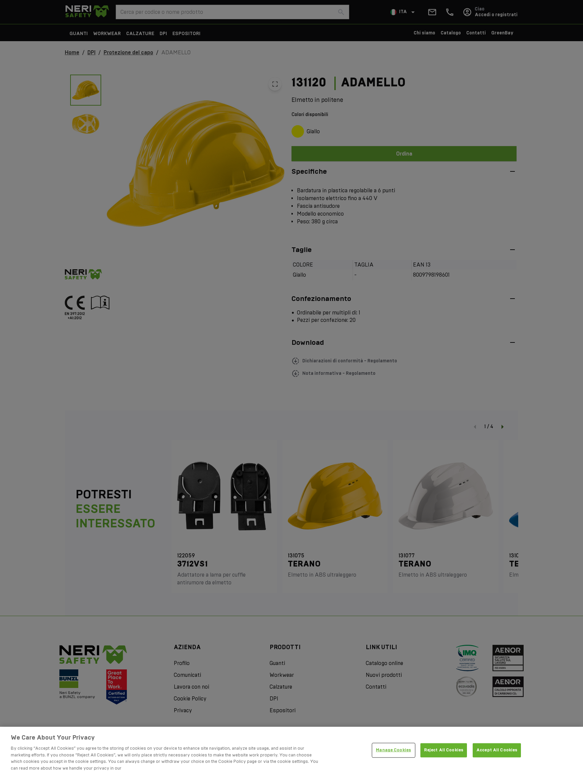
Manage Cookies (393, 750)
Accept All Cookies (496, 750)
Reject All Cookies (443, 750)
